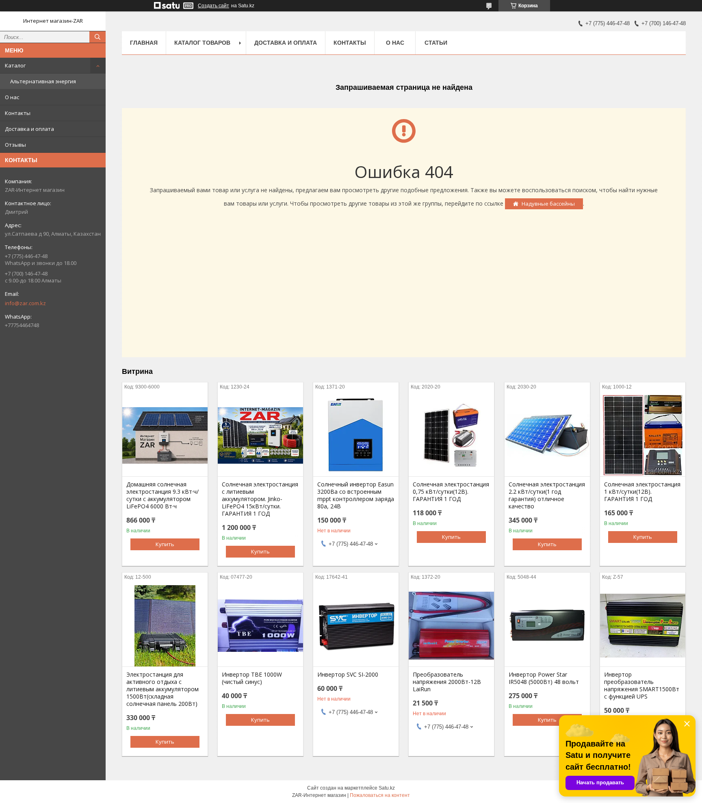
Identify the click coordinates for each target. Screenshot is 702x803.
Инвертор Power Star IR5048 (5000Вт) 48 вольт (544, 678)
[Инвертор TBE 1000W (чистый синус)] (260, 625)
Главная (144, 42)
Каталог (15, 65)
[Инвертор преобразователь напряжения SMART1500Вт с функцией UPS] (642, 625)
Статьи (436, 42)
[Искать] (97, 37)
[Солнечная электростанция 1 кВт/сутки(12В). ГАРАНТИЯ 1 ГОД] (642, 435)
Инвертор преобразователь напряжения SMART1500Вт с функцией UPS (641, 685)
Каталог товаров (202, 42)
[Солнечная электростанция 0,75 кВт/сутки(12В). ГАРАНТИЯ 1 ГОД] (451, 435)
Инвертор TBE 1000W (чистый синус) (252, 678)
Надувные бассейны (548, 203)
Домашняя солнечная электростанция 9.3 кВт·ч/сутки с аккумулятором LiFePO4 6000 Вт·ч (162, 495)
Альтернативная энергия (43, 81)
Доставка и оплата (29, 128)
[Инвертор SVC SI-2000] (356, 625)
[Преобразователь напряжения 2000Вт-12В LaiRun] (451, 625)
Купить (165, 544)
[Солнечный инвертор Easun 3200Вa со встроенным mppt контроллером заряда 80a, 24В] (356, 435)
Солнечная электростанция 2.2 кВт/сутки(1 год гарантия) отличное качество (547, 495)
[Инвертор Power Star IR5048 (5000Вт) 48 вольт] (547, 625)
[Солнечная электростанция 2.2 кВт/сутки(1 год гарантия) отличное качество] (547, 435)
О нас (12, 97)
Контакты (17, 113)
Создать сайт (213, 6)
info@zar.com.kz (25, 303)
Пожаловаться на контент (380, 795)
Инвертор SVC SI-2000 (347, 674)
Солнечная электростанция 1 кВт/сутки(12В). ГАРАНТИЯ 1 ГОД (642, 492)
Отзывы (15, 144)
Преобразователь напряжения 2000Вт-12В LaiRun (447, 682)
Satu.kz (387, 788)
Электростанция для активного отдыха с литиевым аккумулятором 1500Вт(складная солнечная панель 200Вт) (162, 689)
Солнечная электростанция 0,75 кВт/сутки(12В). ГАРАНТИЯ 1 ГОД (451, 492)
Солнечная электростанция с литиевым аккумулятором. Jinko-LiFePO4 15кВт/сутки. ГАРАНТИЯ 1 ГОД (260, 499)
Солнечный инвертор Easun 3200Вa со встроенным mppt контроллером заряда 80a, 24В (355, 495)
